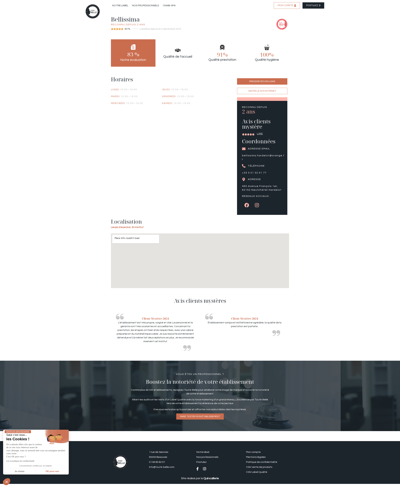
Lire (260, 133)
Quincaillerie (211, 478)
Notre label (120, 5)
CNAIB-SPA (169, 5)
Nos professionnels (145, 5)
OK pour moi (52, 471)
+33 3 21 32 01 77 (254, 172)
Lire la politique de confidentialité (20, 461)
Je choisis (19, 471)
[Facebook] (246, 205)
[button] (6, 481)
